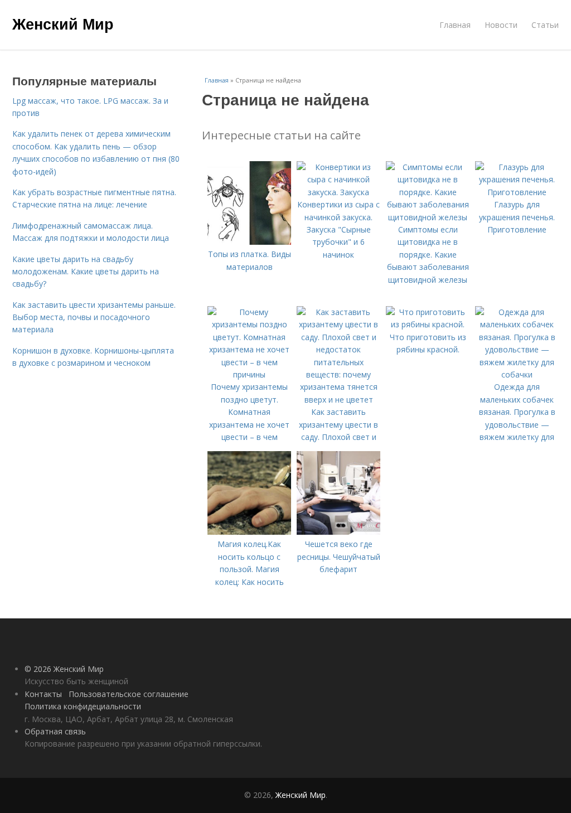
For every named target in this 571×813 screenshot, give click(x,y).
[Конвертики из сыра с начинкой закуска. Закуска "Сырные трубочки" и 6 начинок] (338, 192)
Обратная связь (55, 731)
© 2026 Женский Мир (64, 669)
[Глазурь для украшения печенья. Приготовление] (517, 192)
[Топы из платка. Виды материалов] (249, 241)
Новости (501, 25)
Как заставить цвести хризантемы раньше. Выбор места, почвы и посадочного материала (94, 317)
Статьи (545, 25)
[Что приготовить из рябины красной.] (428, 324)
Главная (455, 25)
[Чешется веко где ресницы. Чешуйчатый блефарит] (338, 531)
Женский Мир (63, 23)
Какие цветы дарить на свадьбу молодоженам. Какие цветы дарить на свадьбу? (85, 271)
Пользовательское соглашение (128, 694)
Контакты (43, 694)
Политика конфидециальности (83, 706)
